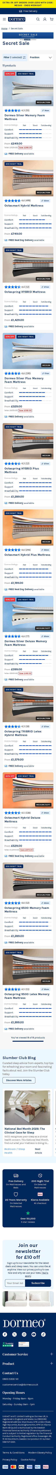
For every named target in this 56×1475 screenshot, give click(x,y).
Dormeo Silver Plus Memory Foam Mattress (24, 380)
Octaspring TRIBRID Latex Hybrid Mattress (23, 733)
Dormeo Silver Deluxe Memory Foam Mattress (26, 643)
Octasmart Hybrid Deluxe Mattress (22, 819)
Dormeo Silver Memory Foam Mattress (25, 117)
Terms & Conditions (13, 1452)
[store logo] (16, 19)
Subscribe (38, 1283)
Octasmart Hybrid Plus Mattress (27, 554)
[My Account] (45, 19)
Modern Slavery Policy (40, 1452)
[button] (14, 57)
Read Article (38, 1151)
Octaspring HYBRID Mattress (25, 292)
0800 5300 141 (10, 1378)
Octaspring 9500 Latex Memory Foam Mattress (27, 995)
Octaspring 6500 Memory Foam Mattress (27, 909)
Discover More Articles (19, 1080)
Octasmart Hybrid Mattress (24, 205)
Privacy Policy (9, 1459)
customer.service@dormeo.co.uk (20, 1384)
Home (4, 28)
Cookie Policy (28, 1459)
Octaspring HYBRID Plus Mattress (22, 470)
